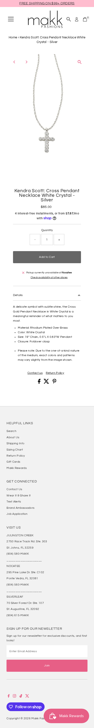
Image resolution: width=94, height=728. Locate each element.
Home (13, 37)
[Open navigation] (11, 19)
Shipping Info (15, 443)
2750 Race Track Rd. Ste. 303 (27, 541)
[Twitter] (27, 696)
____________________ (24, 559)
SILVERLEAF (15, 596)
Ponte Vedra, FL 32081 (22, 578)
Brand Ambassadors (20, 507)
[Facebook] (9, 696)
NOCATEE (13, 566)
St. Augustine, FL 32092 (23, 609)
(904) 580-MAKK (18, 553)
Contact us (35, 373)
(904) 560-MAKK (18, 584)
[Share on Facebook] (39, 382)
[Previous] (14, 62)
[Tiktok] (20, 696)
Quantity (47, 230)
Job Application (17, 513)
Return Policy (55, 373)
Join (47, 665)
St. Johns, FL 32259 (20, 547)
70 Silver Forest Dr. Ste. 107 (25, 602)
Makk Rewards (17, 467)
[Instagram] (14, 696)
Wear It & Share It (19, 495)
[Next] (26, 62)
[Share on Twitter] (47, 382)
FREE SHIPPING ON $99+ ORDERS (46, 3)
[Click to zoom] (79, 62)
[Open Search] (69, 19)
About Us (13, 437)
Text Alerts (14, 501)
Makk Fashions (41, 718)
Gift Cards (13, 461)
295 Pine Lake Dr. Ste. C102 (25, 572)
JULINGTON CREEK (20, 535)
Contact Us (14, 489)
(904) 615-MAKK (18, 615)
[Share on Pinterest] (54, 382)
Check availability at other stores (49, 277)
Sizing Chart (15, 449)
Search (11, 431)
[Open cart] (84, 19)
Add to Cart (47, 256)
